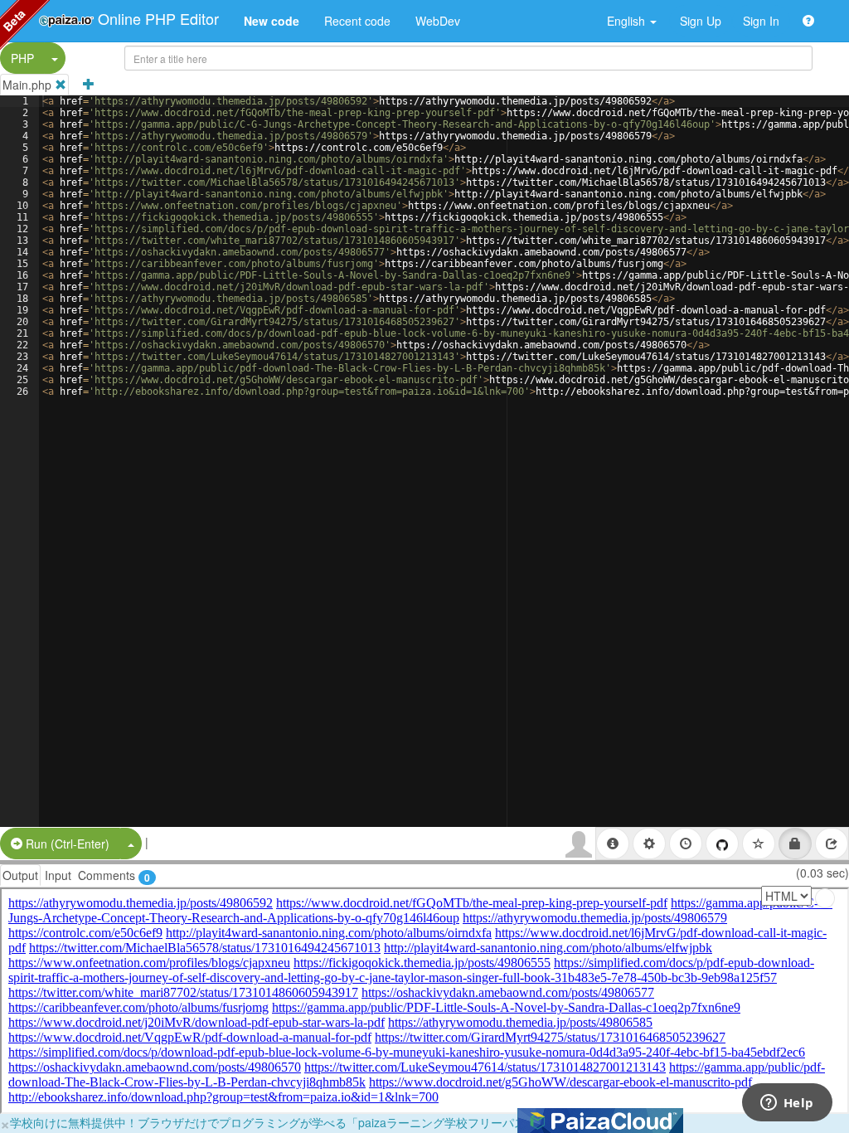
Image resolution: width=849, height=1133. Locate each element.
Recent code (357, 20)
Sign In (761, 20)
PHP (22, 58)
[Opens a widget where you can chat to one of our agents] (786, 1104)
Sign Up (700, 20)
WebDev (437, 20)
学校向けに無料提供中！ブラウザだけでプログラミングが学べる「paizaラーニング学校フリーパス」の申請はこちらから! (327, 1122)
